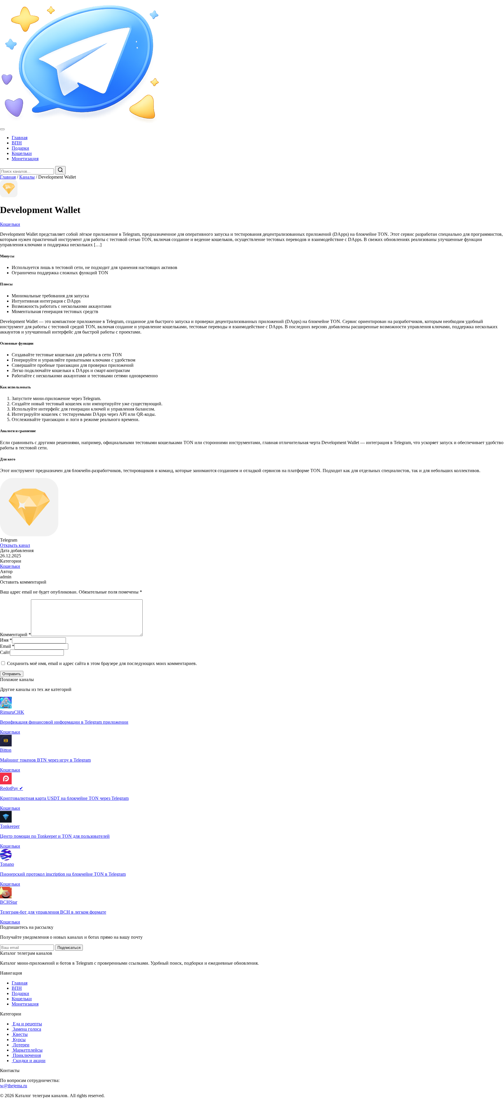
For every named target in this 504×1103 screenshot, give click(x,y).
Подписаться (68, 947)
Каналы (27, 176)
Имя (6, 640)
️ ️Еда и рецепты (27, 1023)
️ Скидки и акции (29, 1060)
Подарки (20, 148)
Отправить (11, 674)
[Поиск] (60, 170)
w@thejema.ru (13, 1085)
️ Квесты (20, 1034)
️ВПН (17, 142)
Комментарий (15, 634)
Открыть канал (15, 545)
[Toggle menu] (2, 129)
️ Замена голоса (26, 1029)
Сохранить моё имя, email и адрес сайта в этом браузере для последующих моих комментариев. (102, 663)
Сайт (5, 652)
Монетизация (25, 158)
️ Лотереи (20, 1044)
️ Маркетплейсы (27, 1050)
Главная (19, 137)
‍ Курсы (19, 1039)
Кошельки (22, 153)
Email (7, 646)
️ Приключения (26, 1055)
